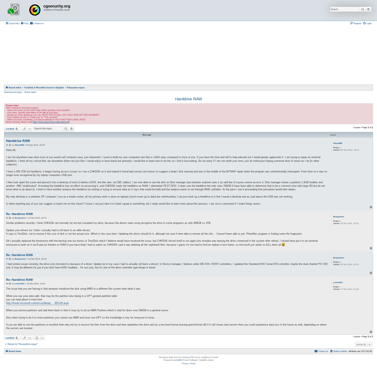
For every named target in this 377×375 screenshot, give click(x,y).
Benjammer (338, 217)
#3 (7, 259)
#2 (7, 218)
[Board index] (24, 10)
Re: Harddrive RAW (19, 214)
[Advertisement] (188, 55)
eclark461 (338, 282)
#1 (7, 145)
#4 (7, 284)
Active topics (30, 92)
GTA (192, 357)
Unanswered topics (13, 92)
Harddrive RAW (188, 99)
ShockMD (337, 143)
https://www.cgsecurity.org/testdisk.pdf (51, 122)
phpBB (178, 360)
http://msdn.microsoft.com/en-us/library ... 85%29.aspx (37, 303)
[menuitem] (24, 23)
